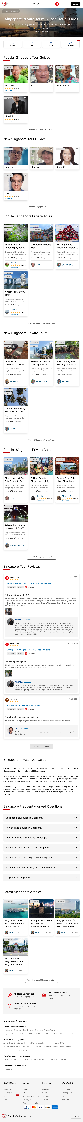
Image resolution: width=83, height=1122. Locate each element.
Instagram (46, 1089)
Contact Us (27, 1089)
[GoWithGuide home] (5, 4)
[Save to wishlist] (25, 67)
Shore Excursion (10, 1050)
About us (7, 1089)
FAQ (24, 1093)
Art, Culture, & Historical (13, 1043)
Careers (65, 1096)
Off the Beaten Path (11, 1046)
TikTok (45, 1100)
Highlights (30, 1043)
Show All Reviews (41, 746)
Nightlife (47, 1046)
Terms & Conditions (31, 1096)
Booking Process (10, 1093)
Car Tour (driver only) (12, 1059)
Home (6, 11)
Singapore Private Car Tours (15, 1033)
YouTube (45, 1096)
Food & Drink (36, 1046)
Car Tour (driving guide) (56, 1059)
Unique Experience (43, 1043)
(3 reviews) (27, 620)
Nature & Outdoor (61, 1043)
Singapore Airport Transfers (40, 1033)
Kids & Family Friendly (62, 1046)
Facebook (46, 1093)
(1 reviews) (24, 728)
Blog (5, 1100)
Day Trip (25, 1046)
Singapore (7, 1030)
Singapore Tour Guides (23, 1030)
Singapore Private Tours (45, 1030)
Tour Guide (66, 1089)
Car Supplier (67, 1093)
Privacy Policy (28, 1100)
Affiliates (65, 1100)
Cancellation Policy (31, 1103)
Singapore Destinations (63, 1033)
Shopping (23, 1050)
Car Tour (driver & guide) (33, 1059)
